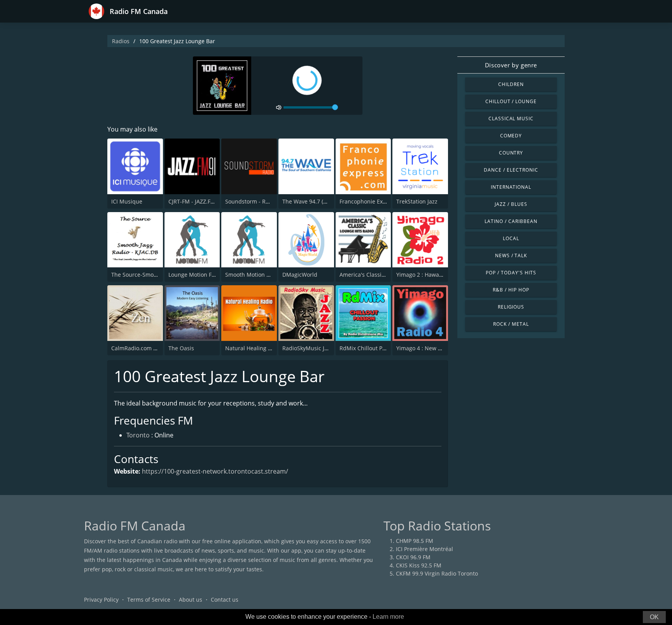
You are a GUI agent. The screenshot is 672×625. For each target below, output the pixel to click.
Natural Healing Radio (254, 348)
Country (511, 152)
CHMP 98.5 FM (414, 540)
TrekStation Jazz (417, 201)
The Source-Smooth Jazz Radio (150, 274)
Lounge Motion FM (192, 274)
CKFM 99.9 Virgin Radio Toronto (437, 573)
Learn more (388, 616)
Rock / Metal (511, 324)
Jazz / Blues (511, 204)
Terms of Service (148, 599)
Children (511, 84)
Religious (511, 307)
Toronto (138, 435)
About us (190, 599)
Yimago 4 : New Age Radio (430, 348)
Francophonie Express (368, 201)
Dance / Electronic (511, 170)
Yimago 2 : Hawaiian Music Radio (439, 274)
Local (511, 238)
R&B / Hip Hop (511, 289)
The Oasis (181, 348)
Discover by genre (511, 65)
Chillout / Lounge (511, 101)
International (511, 187)
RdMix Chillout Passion (369, 348)
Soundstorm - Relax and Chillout (267, 201)
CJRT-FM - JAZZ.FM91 (195, 201)
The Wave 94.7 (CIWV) (310, 201)
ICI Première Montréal (424, 549)
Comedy (511, 135)
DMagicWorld (299, 274)
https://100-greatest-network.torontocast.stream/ (215, 471)
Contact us (224, 599)
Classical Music (511, 118)
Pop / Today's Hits (511, 272)
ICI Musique (126, 201)
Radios (121, 41)
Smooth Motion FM (249, 274)
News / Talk (511, 255)
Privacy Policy (101, 599)
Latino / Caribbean (511, 221)
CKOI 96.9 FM (413, 557)
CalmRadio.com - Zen (138, 348)
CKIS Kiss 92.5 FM (418, 565)
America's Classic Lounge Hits (378, 274)
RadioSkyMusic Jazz (307, 348)
